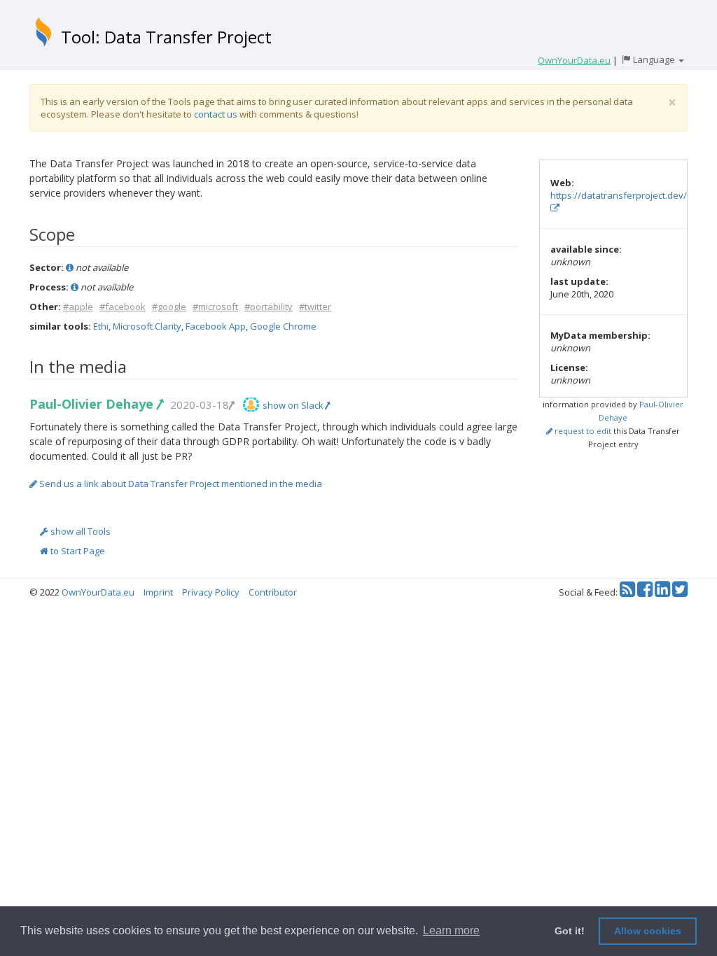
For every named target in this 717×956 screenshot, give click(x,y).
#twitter (315, 306)
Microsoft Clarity (147, 326)
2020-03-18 (199, 405)
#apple (78, 306)
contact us (215, 114)
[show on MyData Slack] (251, 405)
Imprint (158, 592)
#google (169, 306)
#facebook (122, 306)
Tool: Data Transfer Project (166, 36)
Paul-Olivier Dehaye (93, 403)
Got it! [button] (570, 930)
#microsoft (215, 306)
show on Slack (294, 405)
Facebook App (216, 326)
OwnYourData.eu (98, 592)
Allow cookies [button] (647, 930)
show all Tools (79, 531)
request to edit (581, 431)
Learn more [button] (451, 930)
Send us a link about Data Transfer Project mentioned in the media (179, 483)
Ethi (101, 326)
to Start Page (76, 550)
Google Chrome (283, 326)
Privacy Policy (210, 592)
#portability (268, 306)
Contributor (273, 592)
